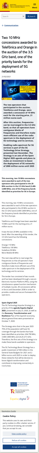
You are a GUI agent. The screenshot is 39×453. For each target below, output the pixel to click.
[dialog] (19, 432)
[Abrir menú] (34, 5)
